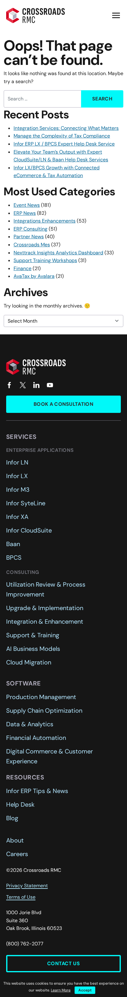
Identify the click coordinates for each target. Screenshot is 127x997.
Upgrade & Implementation (44, 608)
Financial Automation (36, 738)
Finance (22, 268)
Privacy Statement (27, 885)
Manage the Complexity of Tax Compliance (62, 136)
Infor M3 (18, 490)
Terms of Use (20, 897)
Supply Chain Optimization (44, 710)
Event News (27, 205)
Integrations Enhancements (45, 221)
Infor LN (17, 462)
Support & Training (32, 635)
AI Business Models (33, 649)
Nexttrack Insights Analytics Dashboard (58, 252)
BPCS (14, 558)
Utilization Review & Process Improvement (45, 589)
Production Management (41, 697)
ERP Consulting (30, 229)
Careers (17, 854)
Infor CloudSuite (29, 530)
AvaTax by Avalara (34, 276)
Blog (12, 818)
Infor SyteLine (25, 503)
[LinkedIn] (36, 385)
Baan (13, 544)
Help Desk (20, 804)
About (15, 840)
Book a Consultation (63, 404)
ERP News (25, 213)
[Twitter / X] (23, 385)
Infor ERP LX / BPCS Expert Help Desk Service (64, 144)
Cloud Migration (28, 662)
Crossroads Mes (32, 244)
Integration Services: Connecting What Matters (66, 128)
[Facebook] (9, 385)
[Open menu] (116, 15)
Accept (85, 990)
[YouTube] (50, 385)
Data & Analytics (29, 724)
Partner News (29, 236)
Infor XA (17, 517)
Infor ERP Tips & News (37, 791)
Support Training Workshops (45, 260)
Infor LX (17, 476)
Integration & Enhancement (44, 621)
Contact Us (63, 963)
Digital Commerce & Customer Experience (49, 756)
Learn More (61, 990)
